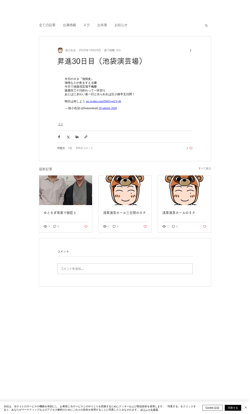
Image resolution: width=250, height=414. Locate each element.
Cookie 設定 (212, 407)
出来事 (102, 25)
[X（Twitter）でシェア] (68, 137)
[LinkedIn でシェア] (77, 137)
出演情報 (69, 25)
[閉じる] (245, 407)
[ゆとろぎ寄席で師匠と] (65, 190)
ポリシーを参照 (149, 409)
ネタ (86, 25)
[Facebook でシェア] (59, 137)
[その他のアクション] (190, 50)
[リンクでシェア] (86, 137)
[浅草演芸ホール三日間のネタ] (125, 190)
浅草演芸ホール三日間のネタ (124, 212)
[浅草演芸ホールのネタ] (184, 190)
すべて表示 (204, 168)
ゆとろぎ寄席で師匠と (60, 212)
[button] (206, 25)
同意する (233, 407)
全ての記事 (47, 25)
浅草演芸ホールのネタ (178, 212)
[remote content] (125, 93)
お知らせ (121, 25)
